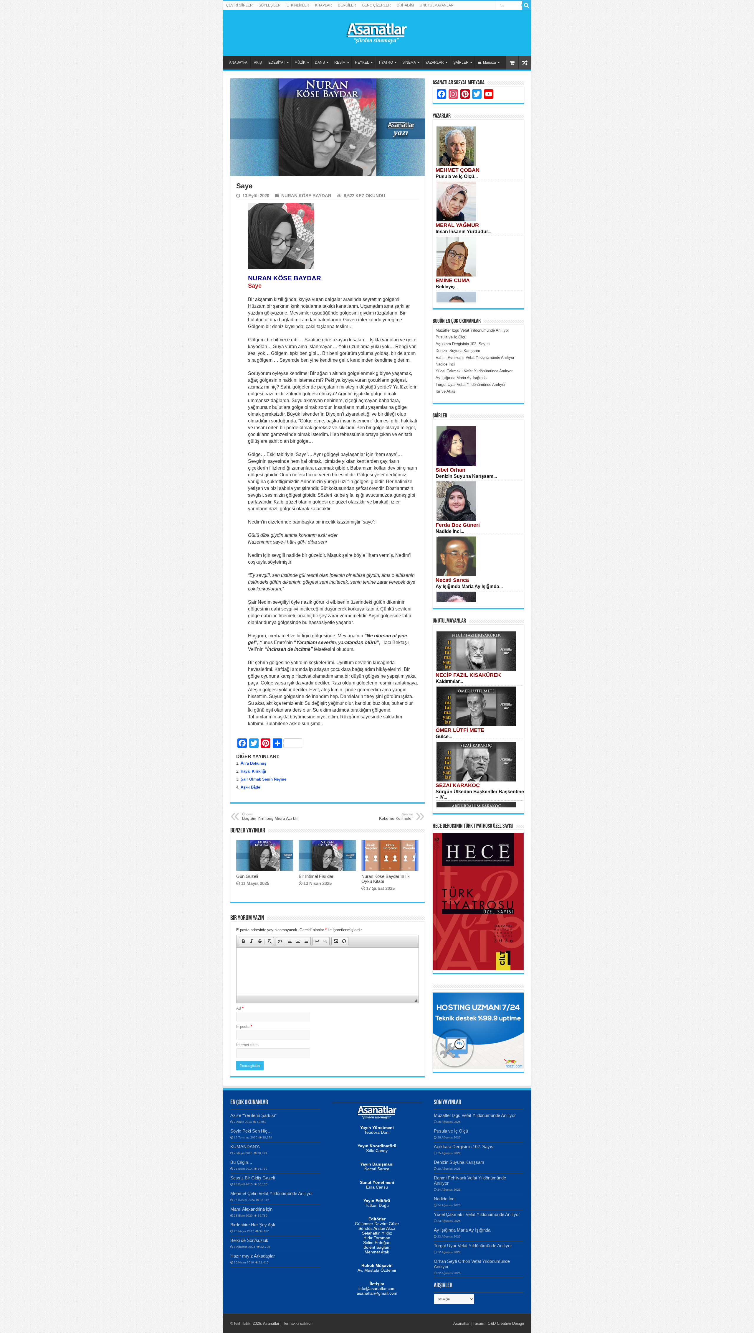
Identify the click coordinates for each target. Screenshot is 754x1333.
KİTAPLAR (323, 5)
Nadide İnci (444, 1198)
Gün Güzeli (247, 876)
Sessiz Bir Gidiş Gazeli (252, 1177)
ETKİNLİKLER (298, 5)
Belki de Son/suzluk (249, 1240)
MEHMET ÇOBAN (457, 170)
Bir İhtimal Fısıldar (316, 876)
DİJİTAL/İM (405, 5)
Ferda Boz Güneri (458, 525)
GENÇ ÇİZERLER (376, 5)
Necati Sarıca (452, 580)
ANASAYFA (238, 62)
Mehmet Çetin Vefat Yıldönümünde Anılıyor (271, 1193)
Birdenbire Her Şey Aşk (252, 1224)
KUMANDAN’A (245, 1146)
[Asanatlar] (377, 32)
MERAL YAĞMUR (457, 225)
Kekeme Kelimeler (396, 816)
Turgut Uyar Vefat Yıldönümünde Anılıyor (473, 1245)
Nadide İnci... (450, 531)
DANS (320, 62)
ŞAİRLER (461, 62)
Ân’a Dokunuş (253, 763)
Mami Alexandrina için (251, 1209)
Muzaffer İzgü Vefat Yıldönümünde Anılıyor (475, 1115)
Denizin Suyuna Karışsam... (466, 476)
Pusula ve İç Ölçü (451, 1130)
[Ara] (526, 5)
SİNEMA (409, 62)
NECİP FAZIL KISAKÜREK (468, 675)
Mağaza (489, 62)
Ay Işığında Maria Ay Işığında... (469, 586)
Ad (240, 1008)
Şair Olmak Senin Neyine (263, 779)
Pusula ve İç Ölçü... (457, 176)
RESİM (339, 62)
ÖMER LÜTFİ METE (460, 730)
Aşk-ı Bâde (250, 787)
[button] (243, 941)
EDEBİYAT (276, 62)
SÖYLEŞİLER (270, 5)
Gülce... (444, 736)
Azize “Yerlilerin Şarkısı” (253, 1115)
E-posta (244, 1026)
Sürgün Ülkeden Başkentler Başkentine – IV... (480, 794)
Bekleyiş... (447, 286)
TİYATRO (385, 62)
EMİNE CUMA (453, 280)
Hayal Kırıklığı (253, 771)
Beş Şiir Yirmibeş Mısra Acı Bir (270, 816)
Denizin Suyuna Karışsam (459, 1162)
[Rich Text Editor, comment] (328, 971)
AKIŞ (258, 62)
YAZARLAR (434, 62)
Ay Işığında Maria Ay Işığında (462, 1229)
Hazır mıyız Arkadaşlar (252, 1255)
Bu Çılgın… (241, 1162)
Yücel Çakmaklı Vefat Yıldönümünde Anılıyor (477, 1214)
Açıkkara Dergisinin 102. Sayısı (464, 1146)
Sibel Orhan (450, 470)
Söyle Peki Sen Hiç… (251, 1130)
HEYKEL (362, 62)
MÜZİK (300, 62)
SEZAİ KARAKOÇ (458, 785)
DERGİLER (347, 5)
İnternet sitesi (247, 1045)
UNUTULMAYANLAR (437, 5)
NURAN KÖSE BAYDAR (306, 195)
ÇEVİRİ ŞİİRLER (239, 5)
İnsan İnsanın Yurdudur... (463, 231)
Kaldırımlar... (449, 681)
